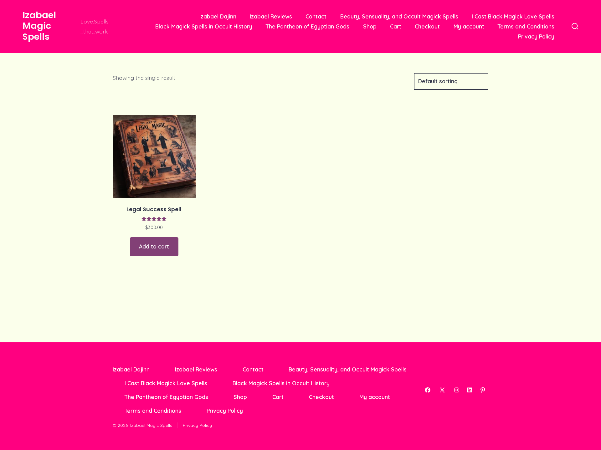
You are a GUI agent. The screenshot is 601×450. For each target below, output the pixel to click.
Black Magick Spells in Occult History (203, 26)
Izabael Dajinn (217, 16)
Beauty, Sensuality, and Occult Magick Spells (399, 16)
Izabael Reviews (271, 16)
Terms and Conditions (526, 26)
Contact (316, 16)
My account (469, 26)
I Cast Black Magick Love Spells (513, 16)
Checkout (427, 26)
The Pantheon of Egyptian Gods (307, 26)
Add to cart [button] (154, 246)
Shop (370, 26)
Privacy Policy (536, 36)
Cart (395, 26)
